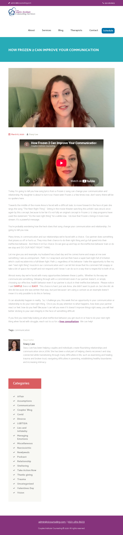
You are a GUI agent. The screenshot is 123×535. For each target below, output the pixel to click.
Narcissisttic (24, 448)
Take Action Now (26, 470)
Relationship (24, 461)
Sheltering (23, 466)
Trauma (21, 479)
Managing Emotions (22, 437)
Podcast (22, 457)
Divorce (21, 419)
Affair (20, 397)
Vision (20, 493)
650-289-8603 (110, 3)
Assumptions (24, 401)
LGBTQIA (22, 423)
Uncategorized (25, 484)
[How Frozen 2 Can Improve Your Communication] (61, 97)
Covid (20, 414)
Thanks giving (25, 475)
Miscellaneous (25, 443)
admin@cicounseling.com (21, 3)
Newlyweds (23, 452)
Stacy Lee (33, 134)
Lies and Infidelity (22, 429)
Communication (26, 406)
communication (22, 330)
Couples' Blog (24, 410)
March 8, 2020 (17, 134)
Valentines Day (25, 488)
